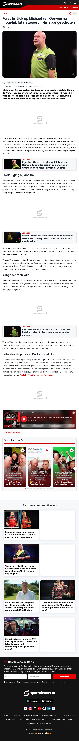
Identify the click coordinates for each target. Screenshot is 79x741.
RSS (57, 715)
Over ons (16, 715)
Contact (7, 715)
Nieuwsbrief (48, 715)
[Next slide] (75, 468)
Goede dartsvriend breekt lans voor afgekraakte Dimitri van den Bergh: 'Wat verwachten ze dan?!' (57, 606)
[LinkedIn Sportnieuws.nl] (49, 709)
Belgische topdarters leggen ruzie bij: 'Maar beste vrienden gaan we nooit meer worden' (20, 534)
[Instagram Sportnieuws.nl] (30, 709)
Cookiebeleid (24, 719)
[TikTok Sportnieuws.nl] (44, 709)
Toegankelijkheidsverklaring (61, 719)
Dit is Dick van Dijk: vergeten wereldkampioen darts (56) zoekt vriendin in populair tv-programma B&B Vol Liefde (19, 606)
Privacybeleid (11, 719)
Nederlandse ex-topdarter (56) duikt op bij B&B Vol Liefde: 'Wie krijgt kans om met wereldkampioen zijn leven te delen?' (21, 644)
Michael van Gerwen (13, 433)
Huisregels (31, 723)
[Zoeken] (70, 2)
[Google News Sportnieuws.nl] (53, 709)
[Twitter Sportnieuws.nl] (35, 709)
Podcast (74, 8)
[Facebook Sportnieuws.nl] (25, 709)
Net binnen (64, 8)
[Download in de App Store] (47, 701)
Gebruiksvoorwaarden (39, 719)
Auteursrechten (67, 715)
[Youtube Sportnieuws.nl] (39, 709)
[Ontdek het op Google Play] (33, 701)
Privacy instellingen (44, 723)
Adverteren (37, 715)
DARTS (4, 13)
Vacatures (26, 715)
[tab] (25, 488)
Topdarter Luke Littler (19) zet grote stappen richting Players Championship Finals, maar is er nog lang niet (21, 570)
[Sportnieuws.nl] (12, 4)
